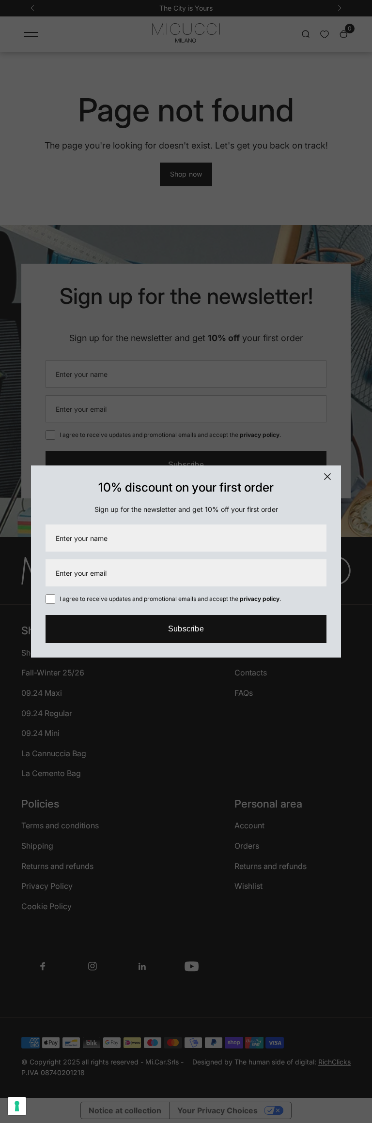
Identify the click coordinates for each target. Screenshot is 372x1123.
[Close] (327, 476)
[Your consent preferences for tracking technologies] (17, 1106)
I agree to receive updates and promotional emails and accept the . (169, 598)
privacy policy (259, 598)
